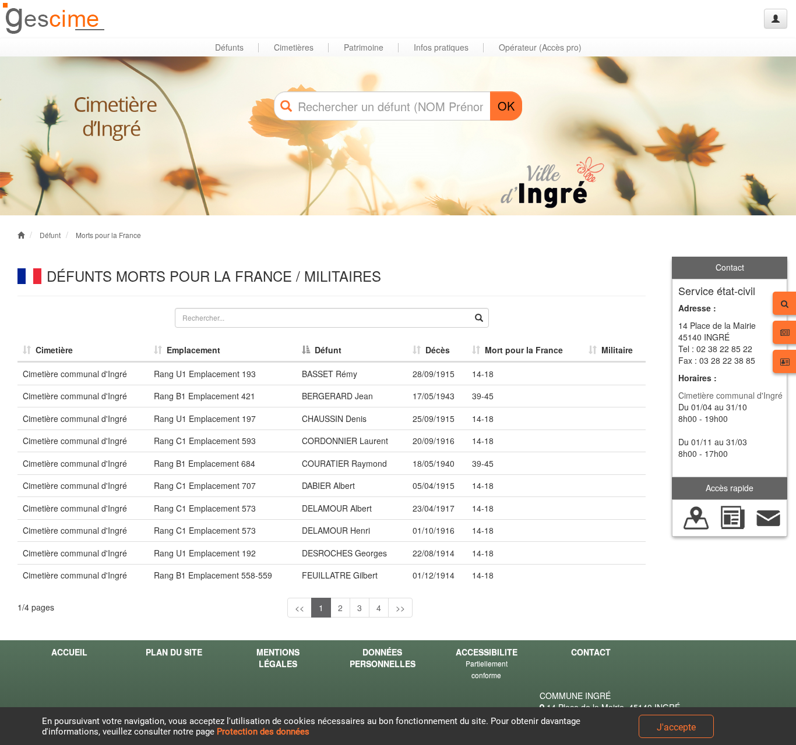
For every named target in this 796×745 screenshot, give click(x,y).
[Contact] (769, 516)
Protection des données (263, 731)
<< (299, 607)
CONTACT (591, 652)
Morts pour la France (108, 235)
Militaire (615, 350)
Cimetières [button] (294, 47)
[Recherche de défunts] (696, 516)
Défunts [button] (229, 47)
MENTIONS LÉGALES (278, 657)
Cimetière (52, 350)
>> (400, 607)
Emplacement (191, 350)
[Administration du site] (775, 19)
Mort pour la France (521, 350)
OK (506, 105)
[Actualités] (732, 516)
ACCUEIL (69, 652)
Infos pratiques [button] (441, 47)
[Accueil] (54, 19)
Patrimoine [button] (363, 47)
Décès (435, 350)
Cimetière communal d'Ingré (730, 395)
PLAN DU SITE (174, 652)
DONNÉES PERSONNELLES (382, 657)
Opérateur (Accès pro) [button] (540, 47)
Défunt (50, 235)
